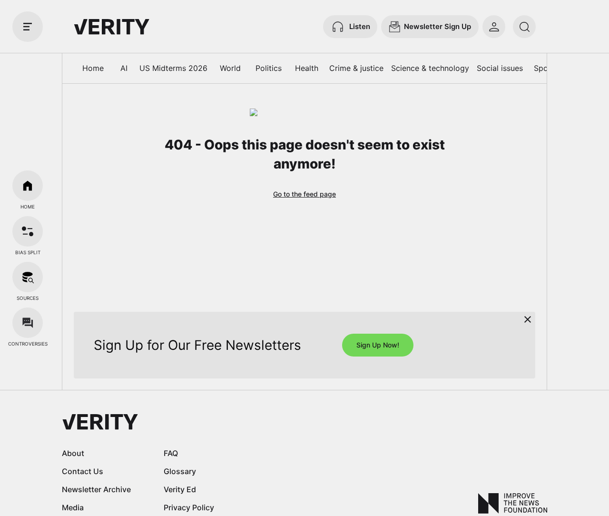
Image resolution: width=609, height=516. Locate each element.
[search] (524, 26)
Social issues (500, 68)
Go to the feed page (304, 194)
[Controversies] (27, 323)
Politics (268, 68)
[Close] (527, 319)
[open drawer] (27, 26)
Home (93, 68)
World (230, 68)
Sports (546, 68)
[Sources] (27, 277)
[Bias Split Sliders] (27, 231)
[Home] (27, 185)
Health (306, 68)
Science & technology (430, 68)
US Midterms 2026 (173, 68)
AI (124, 68)
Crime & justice (356, 68)
